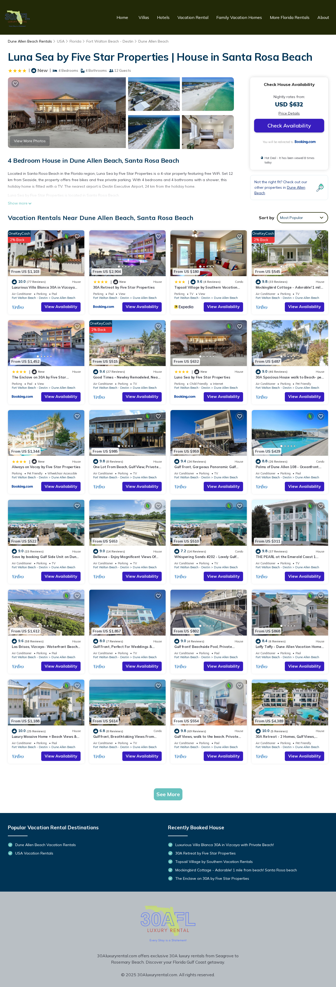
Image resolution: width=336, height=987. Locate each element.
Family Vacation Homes (239, 17)
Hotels (163, 17)
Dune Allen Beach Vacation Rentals (45, 844)
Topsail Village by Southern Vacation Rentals (214, 861)
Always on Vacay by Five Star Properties (46, 467)
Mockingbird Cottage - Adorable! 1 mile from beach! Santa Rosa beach (236, 870)
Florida (75, 41)
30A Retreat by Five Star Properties (124, 287)
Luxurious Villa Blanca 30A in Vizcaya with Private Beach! (224, 844)
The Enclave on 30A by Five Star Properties (212, 878)
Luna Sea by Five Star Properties (202, 377)
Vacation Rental (192, 17)
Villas (144, 17)
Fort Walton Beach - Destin (109, 41)
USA (61, 41)
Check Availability (289, 125)
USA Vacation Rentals (34, 853)
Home (122, 17)
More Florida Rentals (289, 17)
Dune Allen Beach (153, 41)
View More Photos (30, 141)
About (323, 17)
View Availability (61, 306)
